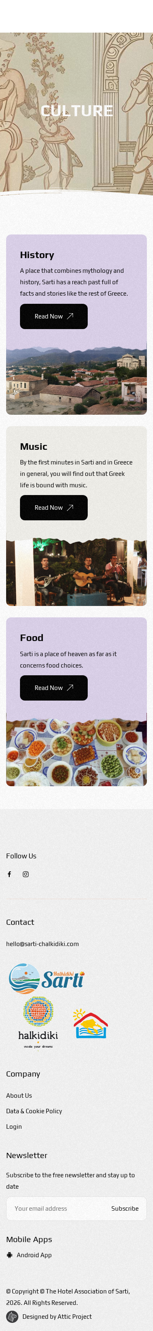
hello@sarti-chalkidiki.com (42, 943)
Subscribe (125, 1208)
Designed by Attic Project (57, 1316)
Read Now (49, 316)
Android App (34, 1254)
